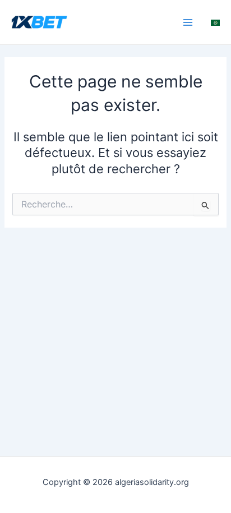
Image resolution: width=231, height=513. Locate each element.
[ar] (215, 21)
